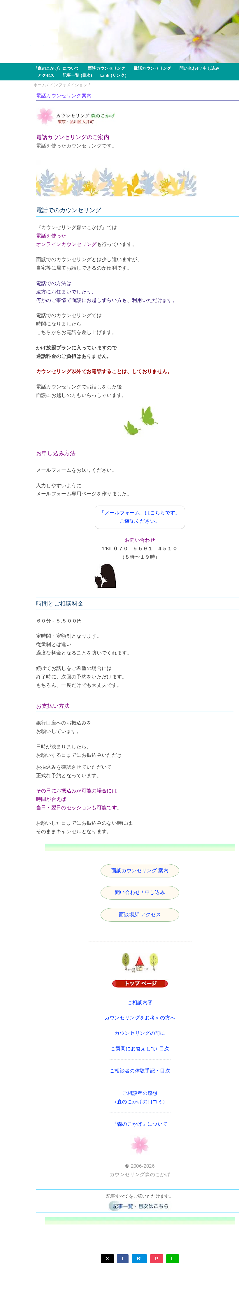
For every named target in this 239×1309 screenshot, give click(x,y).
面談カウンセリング (104, 68)
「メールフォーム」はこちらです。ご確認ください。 (139, 517)
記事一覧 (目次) (75, 75)
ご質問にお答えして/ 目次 (139, 1048)
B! (139, 1259)
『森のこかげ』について (57, 68)
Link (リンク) (111, 75)
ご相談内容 (140, 1002)
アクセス (44, 75)
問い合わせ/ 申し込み (197, 68)
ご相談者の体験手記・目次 (140, 1071)
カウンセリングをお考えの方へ (140, 1018)
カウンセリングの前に (140, 1033)
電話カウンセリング (150, 68)
